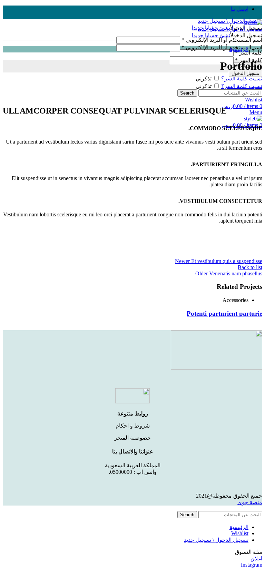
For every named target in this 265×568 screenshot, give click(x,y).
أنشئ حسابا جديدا (211, 35)
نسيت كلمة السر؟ (241, 78)
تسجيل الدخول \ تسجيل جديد (216, 540)
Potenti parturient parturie (224, 313)
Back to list (250, 267)
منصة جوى (249, 502)
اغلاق (256, 558)
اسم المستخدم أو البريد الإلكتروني (221, 40)
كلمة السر (248, 53)
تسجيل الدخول (245, 73)
